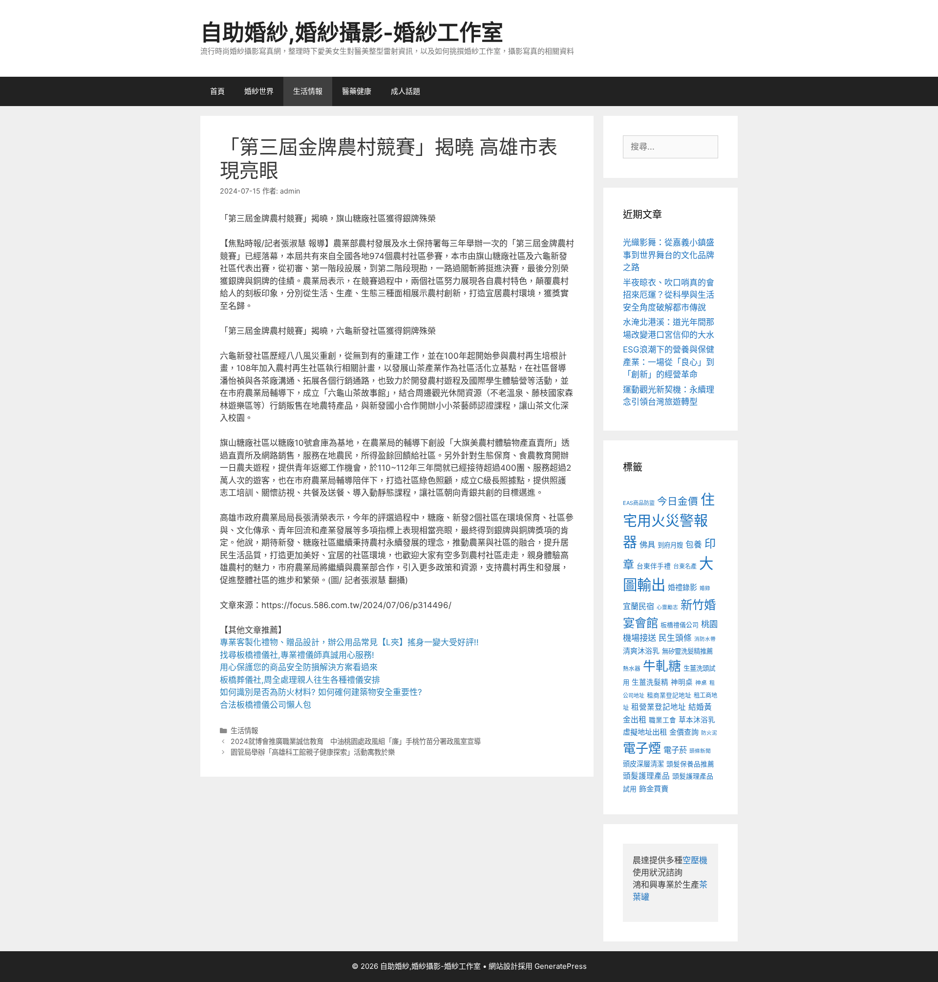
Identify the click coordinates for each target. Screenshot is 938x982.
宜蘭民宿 (638, 606)
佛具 (647, 544)
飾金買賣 (653, 788)
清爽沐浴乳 (641, 650)
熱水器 (631, 668)
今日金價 (677, 501)
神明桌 (682, 682)
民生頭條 (675, 638)
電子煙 (642, 748)
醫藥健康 (356, 91)
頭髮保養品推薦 (690, 764)
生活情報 (307, 91)
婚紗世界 (259, 91)
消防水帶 (705, 639)
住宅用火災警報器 (669, 521)
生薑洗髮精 (650, 682)
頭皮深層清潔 (643, 764)
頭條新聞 (700, 751)
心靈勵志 (667, 607)
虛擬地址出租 (645, 732)
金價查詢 (684, 732)
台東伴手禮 (654, 566)
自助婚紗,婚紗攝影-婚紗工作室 (351, 32)
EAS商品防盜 (639, 503)
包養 (693, 544)
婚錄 (705, 588)
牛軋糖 (662, 666)
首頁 (217, 91)
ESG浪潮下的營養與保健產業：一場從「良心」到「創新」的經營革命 (668, 362)
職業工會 (662, 720)
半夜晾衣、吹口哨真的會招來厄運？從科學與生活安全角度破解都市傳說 (668, 295)
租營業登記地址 (658, 707)
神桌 (701, 682)
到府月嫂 (670, 545)
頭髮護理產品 (646, 776)
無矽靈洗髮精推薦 (687, 651)
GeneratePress (560, 966)
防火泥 (709, 733)
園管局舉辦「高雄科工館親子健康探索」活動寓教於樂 (313, 752)
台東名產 (685, 566)
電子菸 (675, 750)
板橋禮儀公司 (680, 625)
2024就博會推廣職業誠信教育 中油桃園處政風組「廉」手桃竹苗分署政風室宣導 (356, 741)
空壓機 (694, 860)
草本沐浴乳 (697, 720)
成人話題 (405, 91)
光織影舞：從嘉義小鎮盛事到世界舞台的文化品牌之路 (668, 255)
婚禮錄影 (682, 587)
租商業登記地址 (669, 695)
